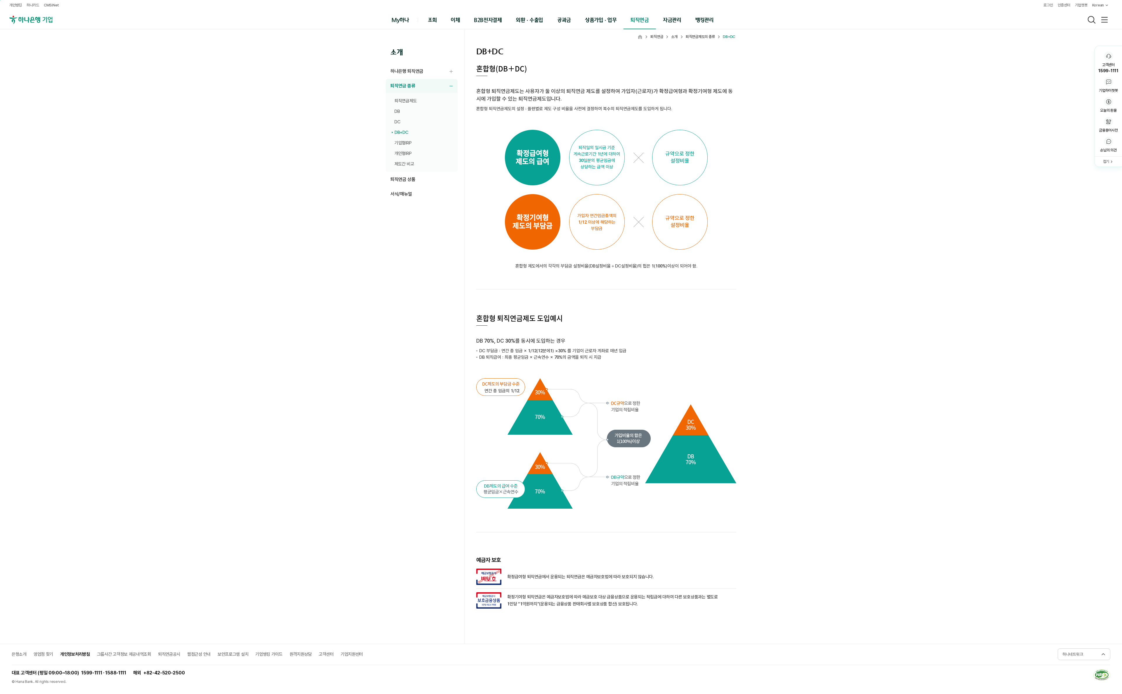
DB (397, 111)
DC (397, 122)
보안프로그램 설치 (233, 654)
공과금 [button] (564, 19)
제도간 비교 (404, 164)
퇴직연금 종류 (424, 86)
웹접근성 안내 (199, 654)
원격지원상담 (301, 654)
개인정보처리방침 (75, 654)
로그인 (1048, 5)
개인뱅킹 (15, 5)
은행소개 (19, 654)
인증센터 (1064, 5)
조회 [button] (432, 19)
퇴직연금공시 (169, 654)
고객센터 (326, 654)
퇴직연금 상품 (402, 179)
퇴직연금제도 (405, 100)
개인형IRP (402, 153)
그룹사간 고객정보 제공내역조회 (124, 654)
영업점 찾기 (43, 654)
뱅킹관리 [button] (704, 19)
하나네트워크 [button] (1072, 654)
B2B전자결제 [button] (488, 19)
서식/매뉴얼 (401, 194)
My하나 (400, 19)
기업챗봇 (1081, 5)
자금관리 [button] (672, 19)
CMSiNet (51, 5)
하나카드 (33, 5)
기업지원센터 (352, 654)
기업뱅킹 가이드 (269, 654)
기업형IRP (402, 143)
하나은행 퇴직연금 (424, 71)
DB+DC (401, 132)
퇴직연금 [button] (640, 19)
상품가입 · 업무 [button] (601, 19)
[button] (1108, 145)
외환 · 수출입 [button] (529, 19)
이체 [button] (455, 19)
